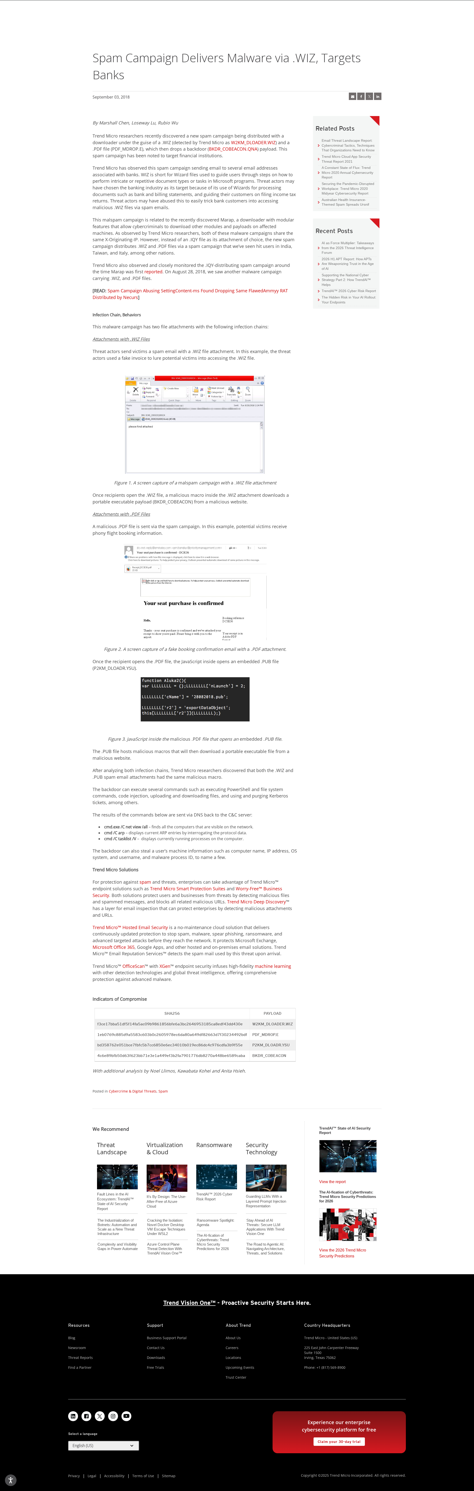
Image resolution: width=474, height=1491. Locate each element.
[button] (103, 1446)
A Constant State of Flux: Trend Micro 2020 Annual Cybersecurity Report (347, 172)
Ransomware (214, 1145)
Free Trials (155, 1367)
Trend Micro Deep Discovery (256, 902)
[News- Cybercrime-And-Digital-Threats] (352, 96)
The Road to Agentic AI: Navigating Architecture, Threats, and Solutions (265, 1248)
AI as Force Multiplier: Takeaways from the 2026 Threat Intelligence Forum (346, 248)
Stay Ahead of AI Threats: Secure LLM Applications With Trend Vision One (265, 1227)
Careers (232, 1347)
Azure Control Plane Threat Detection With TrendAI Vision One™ (164, 1248)
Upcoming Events (240, 1367)
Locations (233, 1357)
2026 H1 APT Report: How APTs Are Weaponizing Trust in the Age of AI (346, 264)
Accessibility (114, 1475)
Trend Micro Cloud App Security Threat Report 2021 (346, 159)
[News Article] (348, 1155)
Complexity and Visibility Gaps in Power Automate (118, 1246)
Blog (71, 1337)
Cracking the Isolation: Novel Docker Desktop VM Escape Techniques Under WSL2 (166, 1227)
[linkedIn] (377, 96)
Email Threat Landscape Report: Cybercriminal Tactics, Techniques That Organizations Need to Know (348, 145)
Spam (163, 1091)
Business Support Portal (167, 1337)
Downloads (156, 1357)
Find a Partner (80, 1367)
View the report (332, 1180)
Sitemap (169, 1475)
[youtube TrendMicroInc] (126, 1416)
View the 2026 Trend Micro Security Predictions (342, 1252)
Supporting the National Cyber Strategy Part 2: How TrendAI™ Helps (344, 280)
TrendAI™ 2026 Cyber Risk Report (349, 291)
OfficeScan (133, 966)
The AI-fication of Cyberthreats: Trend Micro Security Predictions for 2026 (213, 1242)
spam (145, 882)
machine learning (273, 966)
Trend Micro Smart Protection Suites (187, 889)
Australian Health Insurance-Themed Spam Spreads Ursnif (343, 202)
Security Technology (261, 1148)
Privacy (74, 1475)
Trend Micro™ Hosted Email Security (130, 927)
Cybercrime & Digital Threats (133, 1091)
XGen (164, 966)
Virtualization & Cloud (165, 1148)
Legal (92, 1475)
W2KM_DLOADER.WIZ (253, 142)
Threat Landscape (112, 1148)
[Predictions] (348, 1223)
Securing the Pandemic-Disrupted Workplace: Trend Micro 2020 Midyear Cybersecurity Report (348, 188)
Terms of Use (143, 1475)
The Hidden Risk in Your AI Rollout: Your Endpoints (347, 299)
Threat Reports (80, 1357)
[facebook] (361, 96)
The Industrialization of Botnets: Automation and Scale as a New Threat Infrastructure (117, 1227)
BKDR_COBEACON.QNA (233, 149)
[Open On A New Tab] (369, 96)
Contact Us (156, 1347)
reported (153, 272)
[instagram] (113, 1416)
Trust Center (236, 1377)
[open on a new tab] (100, 1416)
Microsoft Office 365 (114, 947)
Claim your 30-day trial (337, 1440)
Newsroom (77, 1347)
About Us (233, 1337)
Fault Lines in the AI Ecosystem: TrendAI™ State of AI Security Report (115, 1193)
